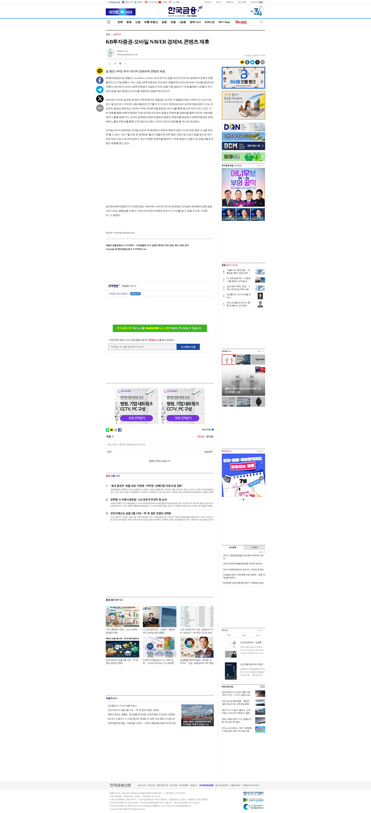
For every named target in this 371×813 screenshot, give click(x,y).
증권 (128, 22)
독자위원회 (183, 785)
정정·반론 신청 (162, 785)
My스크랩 (242, 2)
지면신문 (254, 2)
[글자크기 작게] (115, 63)
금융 (164, 22)
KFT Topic (224, 22)
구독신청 (207, 2)
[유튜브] (162, 2)
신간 (258, 635)
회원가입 (229, 2)
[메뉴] (108, 22)
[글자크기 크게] (120, 63)
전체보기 (135, 294)
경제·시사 (195, 22)
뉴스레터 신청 (188, 347)
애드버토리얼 (227, 687)
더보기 (260, 165)
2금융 (182, 22)
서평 (243, 635)
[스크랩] (125, 63)
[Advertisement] (130, 172)
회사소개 (141, 785)
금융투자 (117, 34)
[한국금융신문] (113, 2)
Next (261, 478)
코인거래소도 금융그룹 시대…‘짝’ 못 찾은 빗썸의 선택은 (133, 710)
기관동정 (254, 547)
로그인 (218, 2)
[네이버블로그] (138, 2)
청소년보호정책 (221, 785)
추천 (229, 635)
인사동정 (232, 547)
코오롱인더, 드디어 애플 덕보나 (122, 706)
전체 (120, 22)
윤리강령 (173, 785)
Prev (225, 478)
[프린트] (109, 63)
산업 (137, 22)
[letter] (174, 2)
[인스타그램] (151, 2)
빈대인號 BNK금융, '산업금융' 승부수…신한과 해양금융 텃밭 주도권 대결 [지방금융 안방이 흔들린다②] (143, 723)
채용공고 (193, 785)
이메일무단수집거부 (251, 785)
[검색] (261, 22)
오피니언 (209, 22)
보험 (173, 22)
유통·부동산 (151, 22)
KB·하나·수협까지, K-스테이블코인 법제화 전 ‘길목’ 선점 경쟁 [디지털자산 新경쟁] (143, 719)
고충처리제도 (235, 785)
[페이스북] (127, 2)
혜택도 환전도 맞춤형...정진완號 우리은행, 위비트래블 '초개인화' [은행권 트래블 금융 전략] (143, 714)
